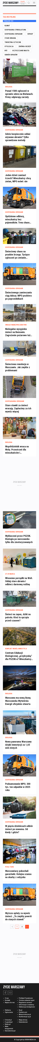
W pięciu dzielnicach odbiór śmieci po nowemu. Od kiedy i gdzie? (19, 829)
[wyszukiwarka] (29, 3)
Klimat (7, 26)
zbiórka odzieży (25, 46)
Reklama (8, 1010)
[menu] (34, 3)
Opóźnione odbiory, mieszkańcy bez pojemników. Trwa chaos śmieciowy (17, 219)
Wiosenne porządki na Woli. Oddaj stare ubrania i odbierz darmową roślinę (19, 581)
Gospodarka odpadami (13, 34)
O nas (7, 998)
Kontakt (7, 1000)
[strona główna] (11, 3)
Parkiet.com (23, 1012)
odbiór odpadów (11, 55)
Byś (6, 51)
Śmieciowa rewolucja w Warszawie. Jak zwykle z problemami (17, 367)
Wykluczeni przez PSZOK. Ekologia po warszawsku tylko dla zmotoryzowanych (19, 539)
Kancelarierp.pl (10, 1031)
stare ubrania (10, 38)
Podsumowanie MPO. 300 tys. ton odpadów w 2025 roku (17, 787)
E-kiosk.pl (8, 1020)
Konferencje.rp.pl (25, 1016)
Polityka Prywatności (26, 998)
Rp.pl (20, 1010)
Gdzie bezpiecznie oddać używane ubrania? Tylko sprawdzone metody (17, 137)
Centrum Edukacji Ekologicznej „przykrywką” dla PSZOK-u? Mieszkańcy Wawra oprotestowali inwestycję (18, 656)
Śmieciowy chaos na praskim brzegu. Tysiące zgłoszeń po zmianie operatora (17, 254)
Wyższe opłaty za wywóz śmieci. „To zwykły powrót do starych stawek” (18, 916)
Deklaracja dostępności (27, 1007)
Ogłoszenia (9, 1012)
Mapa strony (23, 1020)
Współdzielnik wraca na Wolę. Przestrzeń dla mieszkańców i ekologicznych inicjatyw (17, 449)
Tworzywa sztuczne (13, 42)
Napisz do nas (10, 1002)
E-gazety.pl (8, 1022)
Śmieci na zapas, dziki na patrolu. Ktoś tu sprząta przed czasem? (18, 617)
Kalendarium (23, 1022)
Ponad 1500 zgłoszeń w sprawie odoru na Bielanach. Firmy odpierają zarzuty (19, 94)
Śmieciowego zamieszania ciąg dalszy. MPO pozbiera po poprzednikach (18, 295)
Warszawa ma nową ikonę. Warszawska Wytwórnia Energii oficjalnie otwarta (18, 700)
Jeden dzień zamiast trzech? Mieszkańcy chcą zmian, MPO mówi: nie (18, 178)
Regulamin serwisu (25, 1002)
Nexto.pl (8, 1024)
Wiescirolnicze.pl (25, 1014)
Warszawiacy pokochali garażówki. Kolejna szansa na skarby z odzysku (18, 874)
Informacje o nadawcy (26, 1005)
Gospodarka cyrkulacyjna (15, 30)
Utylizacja (9, 46)
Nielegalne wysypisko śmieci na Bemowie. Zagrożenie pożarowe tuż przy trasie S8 (17, 332)
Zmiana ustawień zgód (26, 1000)
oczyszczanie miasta (20, 51)
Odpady (30, 34)
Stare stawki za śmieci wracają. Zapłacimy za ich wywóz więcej (18, 408)
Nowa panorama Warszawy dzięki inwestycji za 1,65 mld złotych (18, 744)
